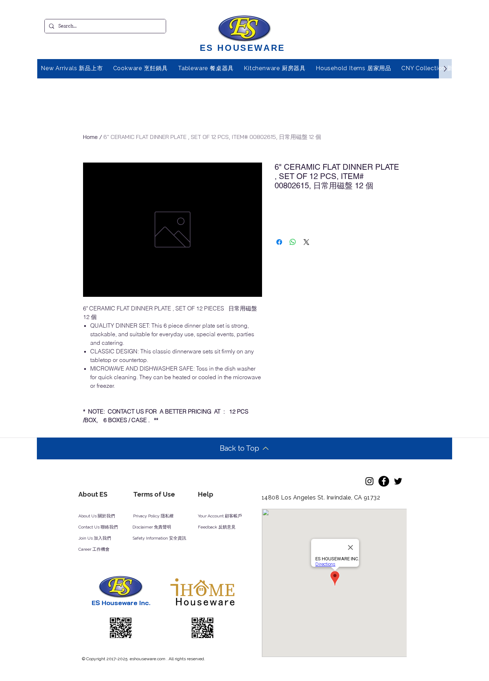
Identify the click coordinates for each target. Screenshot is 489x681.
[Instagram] (369, 481)
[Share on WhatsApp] (293, 242)
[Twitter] (398, 481)
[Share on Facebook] (279, 242)
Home (90, 136)
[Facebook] (383, 481)
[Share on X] (306, 242)
